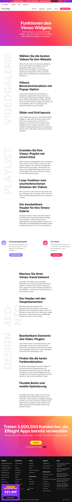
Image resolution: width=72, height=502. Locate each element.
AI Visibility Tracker (48, 474)
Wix (16, 465)
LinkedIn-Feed (5, 470)
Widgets (14, 4)
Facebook (31, 481)
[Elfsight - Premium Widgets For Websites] (4, 5)
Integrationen (46, 483)
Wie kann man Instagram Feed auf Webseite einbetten (63, 470)
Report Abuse (46, 468)
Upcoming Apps (47, 490)
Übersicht (34, 8)
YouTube (31, 488)
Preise (55, 8)
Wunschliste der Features (49, 479)
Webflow (17, 468)
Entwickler (31, 472)
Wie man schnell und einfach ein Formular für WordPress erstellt (63, 475)
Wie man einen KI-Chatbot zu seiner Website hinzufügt (63, 465)
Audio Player (4, 482)
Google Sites (18, 479)
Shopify (17, 475)
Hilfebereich (26, 4)
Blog (19, 4)
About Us (31, 465)
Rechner (3, 479)
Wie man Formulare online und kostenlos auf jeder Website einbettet (63, 480)
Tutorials (45, 481)
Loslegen (36, 442)
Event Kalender (5, 477)
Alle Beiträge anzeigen (62, 489)
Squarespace (18, 463)
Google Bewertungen (6, 463)
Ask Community (47, 465)
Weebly (17, 482)
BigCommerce (18, 484)
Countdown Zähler (6, 468)
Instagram (31, 483)
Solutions (45, 477)
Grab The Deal (10, 497)
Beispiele (49, 8)
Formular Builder (5, 484)
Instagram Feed (5, 465)
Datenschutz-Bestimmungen (31, 499)
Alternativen (46, 486)
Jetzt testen (56, 255)
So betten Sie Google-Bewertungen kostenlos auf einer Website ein (63, 485)
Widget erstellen (65, 8)
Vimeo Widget (5, 9)
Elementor (17, 472)
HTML (16, 477)
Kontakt (31, 463)
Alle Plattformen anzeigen (22, 489)
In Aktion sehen (16, 255)
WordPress (18, 470)
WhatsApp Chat (5, 472)
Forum (30, 479)
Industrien (45, 488)
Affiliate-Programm (34, 470)
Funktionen (42, 8)
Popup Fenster (5, 475)
